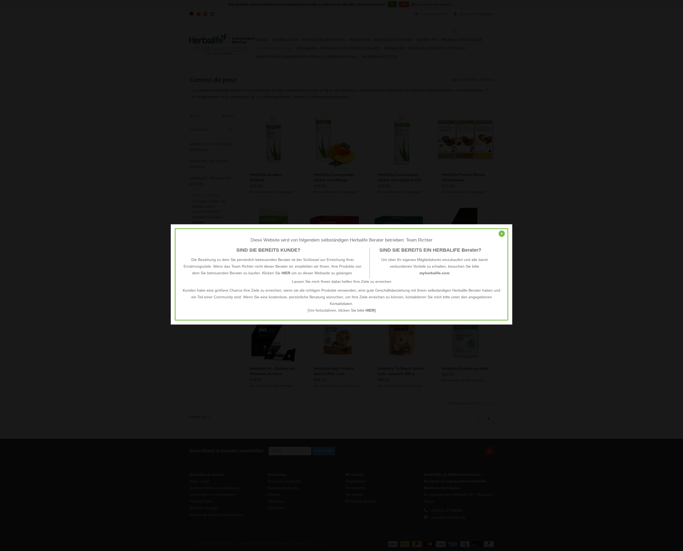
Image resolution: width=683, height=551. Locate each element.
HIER (285, 273)
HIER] (371, 310)
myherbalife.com (434, 273)
